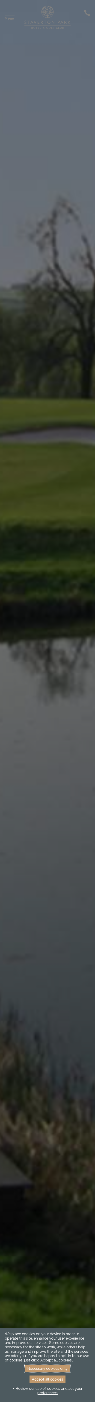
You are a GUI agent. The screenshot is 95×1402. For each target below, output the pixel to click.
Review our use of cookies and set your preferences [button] (49, 1390)
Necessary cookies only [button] (47, 1368)
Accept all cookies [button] (47, 1379)
